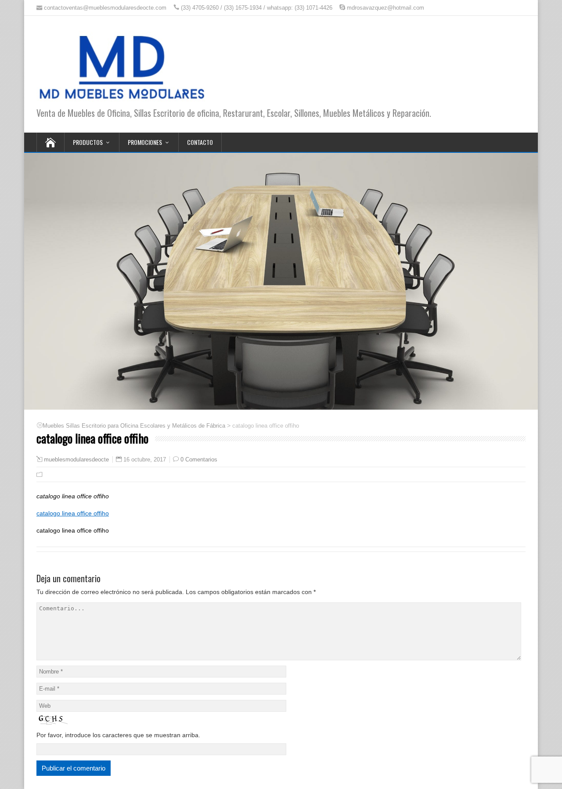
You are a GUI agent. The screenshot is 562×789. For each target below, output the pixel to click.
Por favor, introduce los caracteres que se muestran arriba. (118, 735)
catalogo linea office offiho (72, 513)
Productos (88, 142)
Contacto (200, 142)
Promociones (145, 142)
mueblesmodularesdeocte (76, 460)
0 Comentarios (198, 459)
